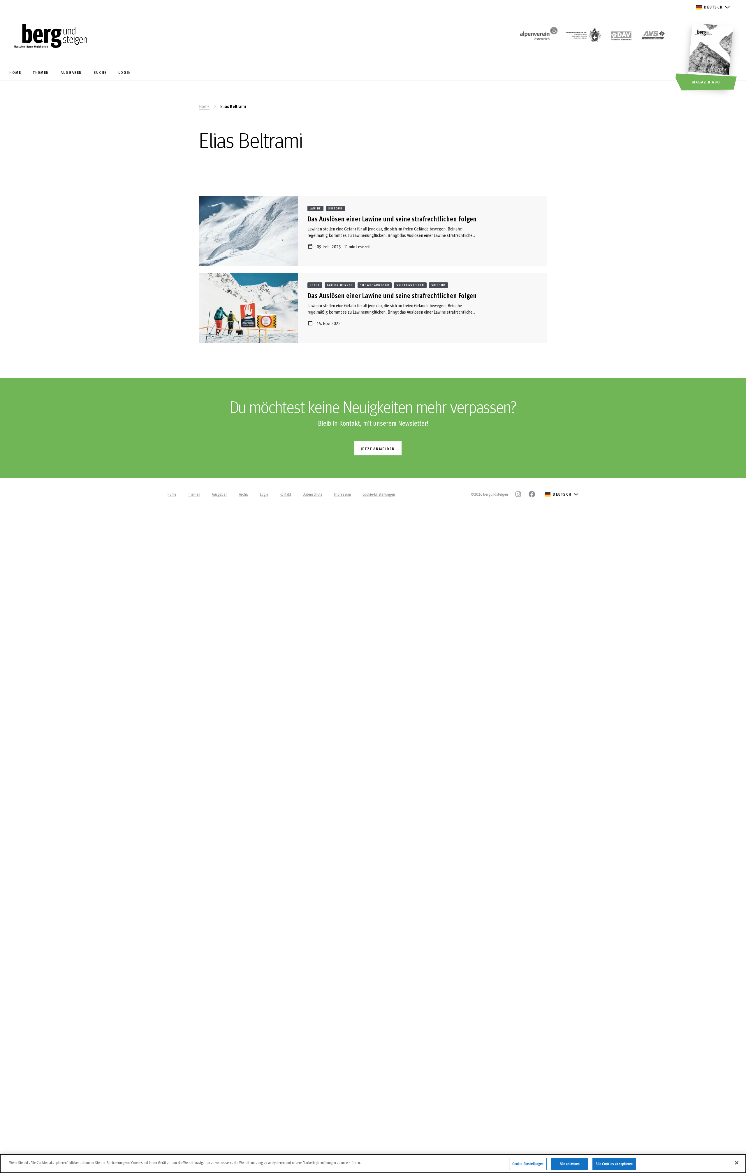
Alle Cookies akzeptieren (614, 1164)
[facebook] (531, 494)
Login (264, 494)
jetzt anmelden (378, 448)
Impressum (342, 494)
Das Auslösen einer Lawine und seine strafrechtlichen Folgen (392, 219)
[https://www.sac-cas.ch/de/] (583, 36)
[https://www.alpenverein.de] (621, 36)
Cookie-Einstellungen (379, 494)
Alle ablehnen (570, 1164)
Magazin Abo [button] (706, 82)
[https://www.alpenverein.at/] (538, 36)
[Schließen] (736, 1162)
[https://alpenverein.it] (653, 36)
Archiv (243, 494)
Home (204, 106)
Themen (194, 494)
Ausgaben (219, 494)
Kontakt (285, 494)
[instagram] (518, 494)
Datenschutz (312, 494)
